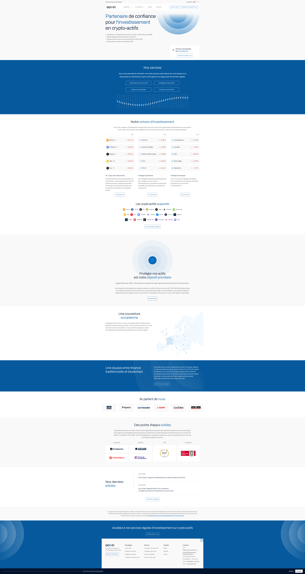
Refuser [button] (291, 571)
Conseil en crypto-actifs (149, 557)
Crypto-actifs (128, 548)
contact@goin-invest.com (192, 561)
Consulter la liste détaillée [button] (152, 226)
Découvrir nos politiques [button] (112, 554)
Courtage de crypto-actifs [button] (166, 83)
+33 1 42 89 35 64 (191, 563)
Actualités (189, 2)
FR (197, 2)
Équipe (150, 7)
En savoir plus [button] (120, 194)
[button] (175, 7)
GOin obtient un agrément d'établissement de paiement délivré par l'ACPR (161, 477)
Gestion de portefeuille (149, 554)
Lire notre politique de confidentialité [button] (93, 571)
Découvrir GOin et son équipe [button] (162, 384)
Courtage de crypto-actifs (150, 551)
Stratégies (138, 7)
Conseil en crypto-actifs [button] (166, 89)
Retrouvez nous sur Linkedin (113, 2)
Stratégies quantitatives (130, 551)
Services (126, 7)
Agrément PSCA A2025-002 (190, 550)
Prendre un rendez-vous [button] (184, 55)
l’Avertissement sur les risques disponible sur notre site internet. (166, 515)
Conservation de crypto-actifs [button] (138, 83)
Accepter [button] (299, 571)
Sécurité (159, 7)
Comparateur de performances (132, 557)
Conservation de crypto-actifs (151, 548)
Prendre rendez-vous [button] (153, 534)
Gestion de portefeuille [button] (138, 89)
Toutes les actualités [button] (152, 499)
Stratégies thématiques (130, 554)
